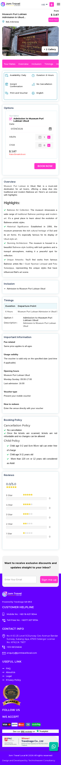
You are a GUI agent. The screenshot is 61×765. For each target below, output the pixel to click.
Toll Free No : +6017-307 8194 (22, 620)
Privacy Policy (13, 680)
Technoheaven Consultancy (41, 760)
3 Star (9, 514)
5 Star (9, 495)
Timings (48, 64)
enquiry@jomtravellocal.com (22, 653)
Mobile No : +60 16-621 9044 (22, 614)
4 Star (9, 505)
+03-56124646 (14, 647)
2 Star (9, 524)
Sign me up (49, 579)
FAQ (8, 668)
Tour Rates (9, 64)
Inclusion (36, 64)
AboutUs (10, 672)
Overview (23, 64)
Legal (9, 676)
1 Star (9, 533)
